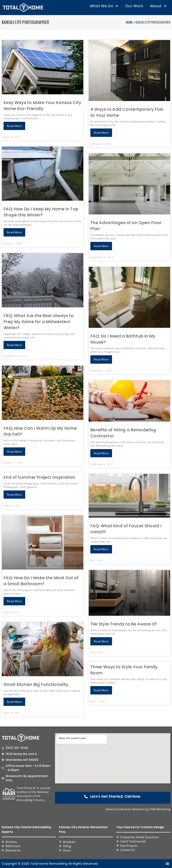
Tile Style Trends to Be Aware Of (123, 624)
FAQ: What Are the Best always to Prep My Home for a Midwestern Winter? (39, 321)
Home (129, 22)
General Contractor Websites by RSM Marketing (137, 809)
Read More (14, 126)
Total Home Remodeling (48, 863)
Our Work (134, 6)
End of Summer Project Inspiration (39, 477)
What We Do (101, 6)
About (156, 6)
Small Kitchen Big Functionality (36, 684)
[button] (167, 863)
